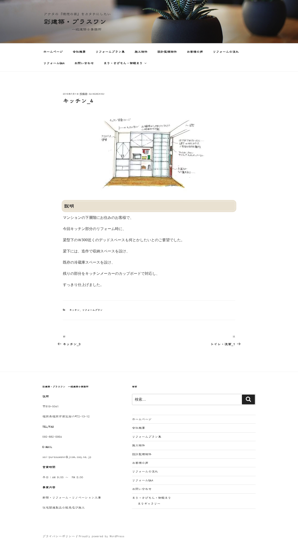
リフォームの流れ (226, 51)
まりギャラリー (149, 503)
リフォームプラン (92, 310)
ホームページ (53, 51)
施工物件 (141, 51)
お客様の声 (195, 51)
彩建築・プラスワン (75, 21)
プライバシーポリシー (58, 536)
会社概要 (79, 51)
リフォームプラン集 (110, 51)
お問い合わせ (84, 63)
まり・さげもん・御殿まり (123, 63)
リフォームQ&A (53, 63)
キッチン (74, 310)
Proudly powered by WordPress (101, 536)
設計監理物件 (167, 51)
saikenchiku (96, 94)
